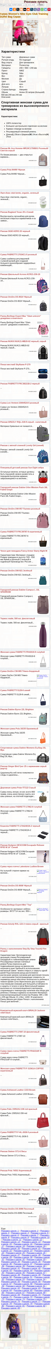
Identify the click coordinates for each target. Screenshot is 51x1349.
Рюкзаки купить (37, 1)
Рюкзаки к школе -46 (15, 1273)
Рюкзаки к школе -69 (10, 1295)
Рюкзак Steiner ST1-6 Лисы (13, 1151)
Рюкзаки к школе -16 (23, 1244)
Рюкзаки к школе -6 (10, 1235)
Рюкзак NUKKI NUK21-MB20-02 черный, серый (23, 341)
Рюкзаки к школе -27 (10, 1255)
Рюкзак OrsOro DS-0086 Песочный (17, 1209)
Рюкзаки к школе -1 (10, 1231)
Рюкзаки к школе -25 (15, 1253)
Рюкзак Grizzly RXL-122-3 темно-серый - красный (24, 924)
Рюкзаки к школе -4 (20, 1233)
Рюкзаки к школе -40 (36, 1266)
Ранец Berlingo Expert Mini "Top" (16, 905)
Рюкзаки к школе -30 (23, 1257)
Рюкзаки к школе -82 (36, 1306)
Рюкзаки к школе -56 (31, 1282)
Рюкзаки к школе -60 (15, 1286)
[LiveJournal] (31, 9)
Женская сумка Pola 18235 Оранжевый (19, 729)
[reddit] (28, 9)
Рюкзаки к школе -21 (31, 1248)
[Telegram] (45, 9)
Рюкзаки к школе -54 (36, 1279)
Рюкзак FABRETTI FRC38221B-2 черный (20, 384)
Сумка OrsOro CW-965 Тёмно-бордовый (19, 671)
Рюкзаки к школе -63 (31, 1288)
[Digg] (24, 9)
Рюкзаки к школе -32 (15, 1260)
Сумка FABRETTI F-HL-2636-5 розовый (19, 1132)
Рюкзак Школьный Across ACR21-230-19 (20, 274)
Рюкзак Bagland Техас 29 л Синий (16, 212)
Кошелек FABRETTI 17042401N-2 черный (20, 826)
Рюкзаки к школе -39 (15, 1266)
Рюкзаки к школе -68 (36, 1293)
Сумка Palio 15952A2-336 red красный (18, 1109)
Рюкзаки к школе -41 (10, 1268)
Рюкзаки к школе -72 (23, 1297)
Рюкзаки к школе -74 (15, 1299)
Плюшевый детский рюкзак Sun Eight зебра (22, 468)
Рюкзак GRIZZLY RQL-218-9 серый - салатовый (23, 422)
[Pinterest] (49, 9)
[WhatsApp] (42, 9)
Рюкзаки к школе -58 (23, 1284)
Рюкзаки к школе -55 (10, 1282)
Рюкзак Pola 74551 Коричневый (15, 1171)
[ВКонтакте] (10, 9)
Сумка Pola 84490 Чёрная (12, 170)
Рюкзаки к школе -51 (23, 1277)
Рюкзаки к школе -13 (10, 1242)
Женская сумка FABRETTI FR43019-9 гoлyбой (22, 652)
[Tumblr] (35, 9)
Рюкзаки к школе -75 (36, 1299)
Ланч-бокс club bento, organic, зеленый (19, 193)
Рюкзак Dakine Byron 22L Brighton (17, 709)
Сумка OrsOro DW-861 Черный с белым (19, 1190)
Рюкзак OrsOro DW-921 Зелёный (16, 571)
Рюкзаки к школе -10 (40, 1237)
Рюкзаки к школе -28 (31, 1255)
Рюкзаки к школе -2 (29, 1231)
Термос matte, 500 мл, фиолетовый (17, 618)
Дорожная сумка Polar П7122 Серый (18, 788)
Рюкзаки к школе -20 (10, 1248)
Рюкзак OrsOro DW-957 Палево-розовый (20, 509)
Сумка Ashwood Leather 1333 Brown (17, 1090)
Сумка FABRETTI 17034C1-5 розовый (18, 254)
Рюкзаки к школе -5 (39, 1233)
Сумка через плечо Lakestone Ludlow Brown (22, 866)
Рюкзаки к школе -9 (20, 1237)
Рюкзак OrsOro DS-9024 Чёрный (16, 297)
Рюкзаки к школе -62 (10, 1288)
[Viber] (38, 9)
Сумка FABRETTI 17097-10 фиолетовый (19, 1032)
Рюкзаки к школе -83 (10, 1308)
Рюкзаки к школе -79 (23, 1304)
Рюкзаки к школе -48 (10, 1275)
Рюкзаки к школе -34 (10, 1262)
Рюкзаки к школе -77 (31, 1302)
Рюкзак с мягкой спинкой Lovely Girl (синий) (22, 445)
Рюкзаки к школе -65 (23, 1290)
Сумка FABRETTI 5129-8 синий (15, 690)
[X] (17, 9)
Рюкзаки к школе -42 (31, 1268)
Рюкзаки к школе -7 (29, 1235)
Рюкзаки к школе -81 (15, 1306)
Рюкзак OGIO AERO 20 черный (15, 231)
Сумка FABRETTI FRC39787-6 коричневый (21, 532)
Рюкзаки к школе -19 (36, 1246)
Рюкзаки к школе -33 (36, 1260)
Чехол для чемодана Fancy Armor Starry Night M (23, 551)
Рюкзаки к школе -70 (31, 1295)
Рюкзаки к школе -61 (36, 1286)
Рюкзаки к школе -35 (31, 1262)
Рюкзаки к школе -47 (36, 1273)
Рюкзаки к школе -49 (31, 1275)
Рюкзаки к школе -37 (23, 1264)
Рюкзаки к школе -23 (23, 1251)
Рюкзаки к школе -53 (15, 1279)
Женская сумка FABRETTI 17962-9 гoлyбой (21, 807)
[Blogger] (21, 9)
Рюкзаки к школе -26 (36, 1253)
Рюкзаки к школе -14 (31, 1242)
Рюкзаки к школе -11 (12, 1240)
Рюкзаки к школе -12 (32, 1240)
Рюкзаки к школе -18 (15, 1246)
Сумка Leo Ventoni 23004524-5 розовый (19, 403)
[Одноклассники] (14, 9)
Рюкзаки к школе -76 (10, 1302)
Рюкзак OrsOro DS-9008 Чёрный (16, 886)
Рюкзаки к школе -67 (15, 1293)
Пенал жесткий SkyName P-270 (15, 364)
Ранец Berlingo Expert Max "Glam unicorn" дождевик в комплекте (20, 317)
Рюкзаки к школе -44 (23, 1271)
